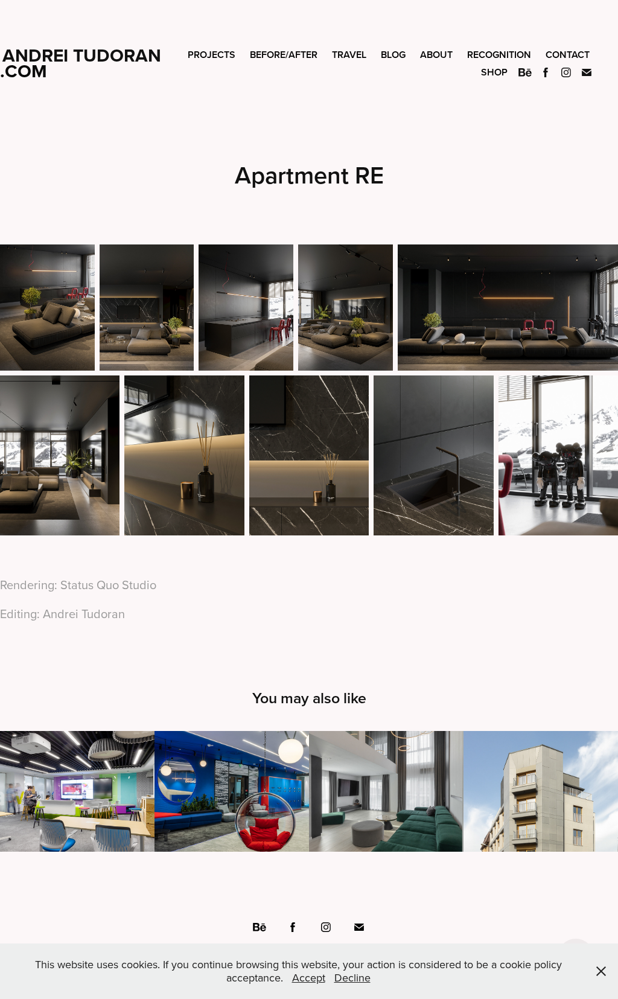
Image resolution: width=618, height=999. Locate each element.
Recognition (499, 55)
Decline (352, 977)
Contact (568, 55)
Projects (211, 55)
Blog (393, 55)
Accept (308, 977)
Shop (494, 72)
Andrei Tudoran (81, 55)
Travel (349, 55)
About (436, 55)
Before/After (283, 55)
